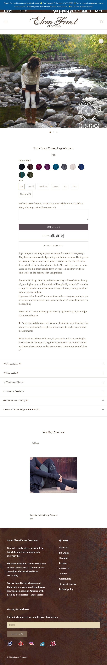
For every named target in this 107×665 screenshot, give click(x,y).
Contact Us (64, 568)
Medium (43, 186)
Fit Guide (64, 552)
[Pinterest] (52, 235)
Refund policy (66, 589)
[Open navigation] (6, 21)
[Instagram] (31, 643)
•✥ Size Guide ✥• (11, 373)
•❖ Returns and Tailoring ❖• (15, 400)
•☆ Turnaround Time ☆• (14, 382)
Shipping (63, 558)
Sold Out (53, 227)
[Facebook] (57, 235)
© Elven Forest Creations (17, 657)
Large (56, 186)
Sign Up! (17, 634)
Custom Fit (25, 194)
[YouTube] (21, 643)
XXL (74, 186)
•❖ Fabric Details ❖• (12, 364)
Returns (63, 563)
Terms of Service (67, 584)
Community (65, 578)
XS (21, 186)
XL (65, 186)
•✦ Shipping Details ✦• (13, 391)
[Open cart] (101, 21)
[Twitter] (62, 235)
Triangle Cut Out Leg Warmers (43, 515)
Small (31, 186)
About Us (64, 547)
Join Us (63, 573)
